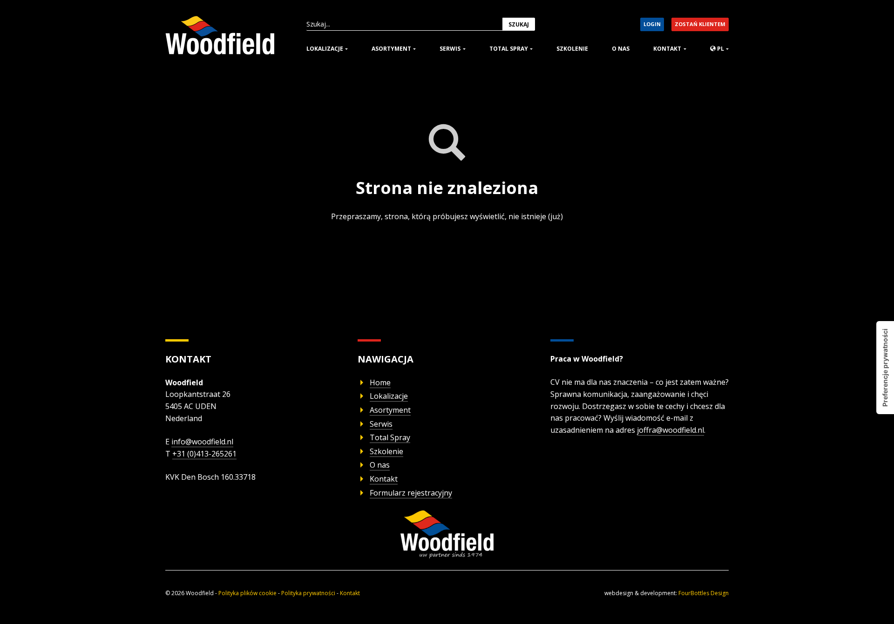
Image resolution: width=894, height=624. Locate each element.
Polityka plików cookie (247, 593)
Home (380, 382)
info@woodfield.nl (202, 441)
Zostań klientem (700, 23)
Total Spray (508, 49)
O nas (380, 465)
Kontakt (667, 49)
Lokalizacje (324, 49)
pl (720, 49)
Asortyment (391, 49)
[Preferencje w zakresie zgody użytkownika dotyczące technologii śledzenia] (885, 367)
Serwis (450, 49)
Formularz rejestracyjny (411, 493)
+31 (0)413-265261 (204, 454)
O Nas (621, 49)
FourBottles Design (666, 593)
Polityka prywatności (308, 593)
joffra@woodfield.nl (670, 430)
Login (652, 23)
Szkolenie (572, 49)
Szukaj (518, 24)
